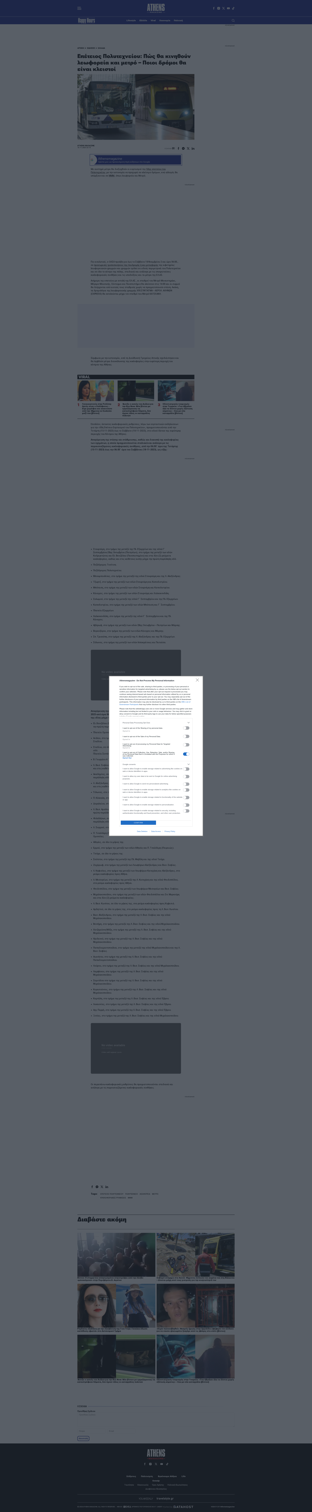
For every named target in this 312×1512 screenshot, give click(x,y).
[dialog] (156, 756)
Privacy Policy (170, 831)
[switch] (186, 728)
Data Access (156, 831)
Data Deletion (142, 831)
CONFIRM (138, 823)
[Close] (198, 680)
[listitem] (156, 722)
